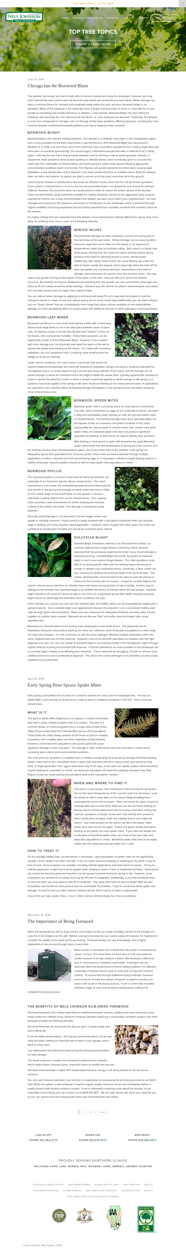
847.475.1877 (98, 1140)
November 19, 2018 (39, 915)
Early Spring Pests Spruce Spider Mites (64, 685)
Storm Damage (72, 1190)
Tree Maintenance (79, 1184)
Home (64, 18)
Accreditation (130, 1190)
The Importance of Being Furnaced (60, 921)
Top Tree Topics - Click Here (93, 3)
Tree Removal (132, 1184)
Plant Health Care (107, 1184)
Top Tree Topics (165, 18)
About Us (112, 18)
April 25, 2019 (36, 679)
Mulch (149, 1184)
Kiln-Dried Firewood (46, 1190)
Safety (148, 1190)
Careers (143, 18)
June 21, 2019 (36, 79)
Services (128, 18)
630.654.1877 (147, 1140)
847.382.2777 (49, 1140)
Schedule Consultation (87, 18)
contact (71, 896)
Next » (103, 1112)
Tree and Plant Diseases (101, 1190)
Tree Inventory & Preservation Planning (93, 1196)
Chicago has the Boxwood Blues (58, 85)
